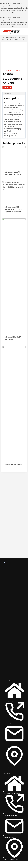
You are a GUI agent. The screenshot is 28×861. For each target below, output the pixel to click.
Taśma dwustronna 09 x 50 (13, 465)
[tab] (14, 93)
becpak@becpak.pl (11, 837)
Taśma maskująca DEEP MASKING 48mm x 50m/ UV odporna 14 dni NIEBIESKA (13, 209)
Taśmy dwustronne (11, 70)
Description (7, 93)
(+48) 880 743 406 (12, 815)
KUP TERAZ (7, 87)
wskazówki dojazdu (14, 767)
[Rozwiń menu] (23, 31)
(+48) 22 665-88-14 (12, 723)
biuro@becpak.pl (10, 745)
